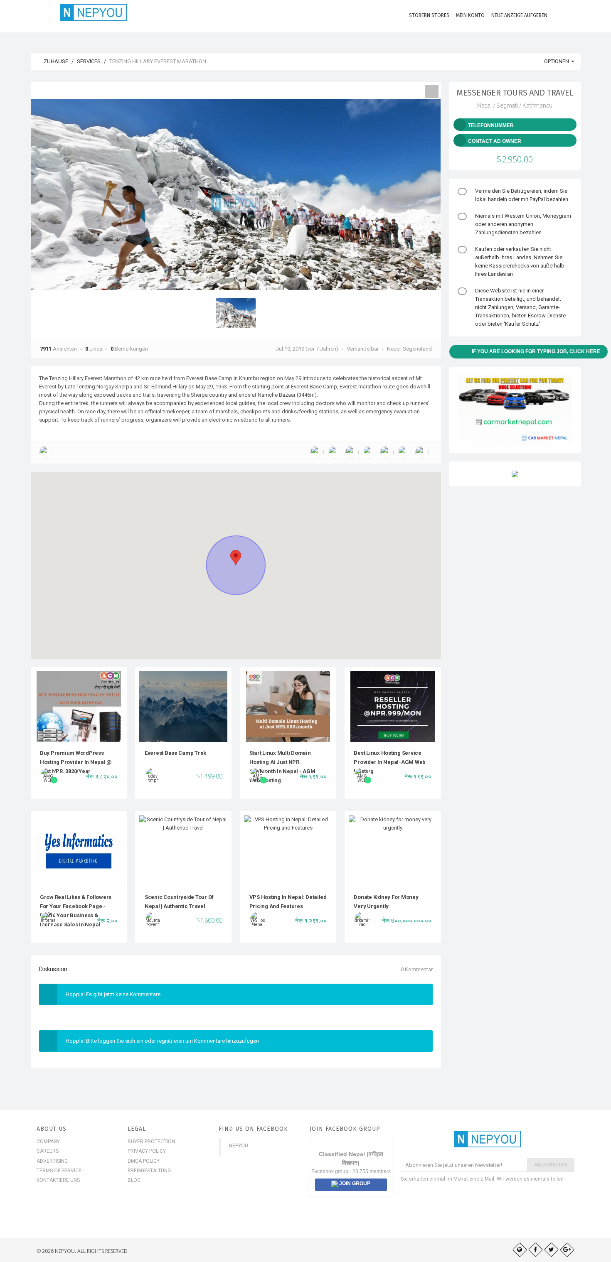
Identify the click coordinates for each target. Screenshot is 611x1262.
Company (48, 1141)
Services (89, 61)
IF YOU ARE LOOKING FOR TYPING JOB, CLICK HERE (536, 351)
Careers (48, 1151)
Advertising (52, 1161)
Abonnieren (551, 1164)
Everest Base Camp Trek (175, 753)
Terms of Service (59, 1171)
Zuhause (55, 61)
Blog (134, 1180)
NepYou (238, 1146)
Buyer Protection (151, 1141)
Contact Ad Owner (494, 141)
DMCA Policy (144, 1161)
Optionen (557, 61)
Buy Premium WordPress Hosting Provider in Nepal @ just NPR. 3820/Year (76, 762)
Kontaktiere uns (58, 1180)
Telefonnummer (491, 125)
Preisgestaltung (149, 1171)
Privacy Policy (147, 1151)
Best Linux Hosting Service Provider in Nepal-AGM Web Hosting (390, 762)
